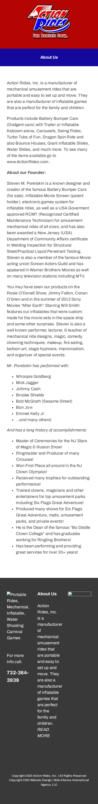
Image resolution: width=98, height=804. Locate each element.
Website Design (41, 780)
